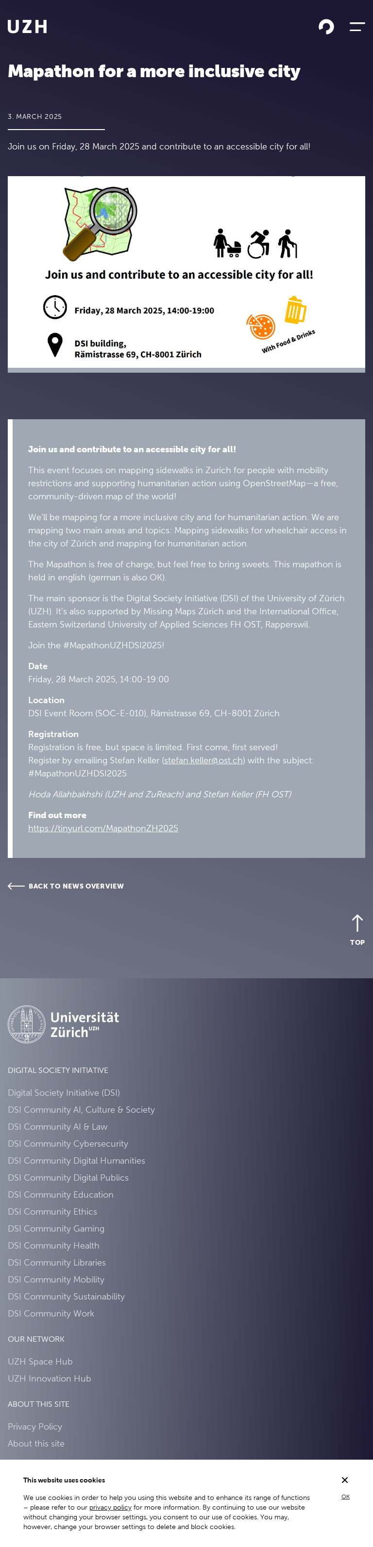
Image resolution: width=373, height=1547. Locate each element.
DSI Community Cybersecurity (68, 1143)
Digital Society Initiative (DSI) (64, 1092)
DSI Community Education (61, 1194)
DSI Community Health (54, 1245)
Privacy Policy (35, 1426)
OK (345, 1496)
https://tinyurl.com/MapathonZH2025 (103, 828)
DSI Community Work (51, 1313)
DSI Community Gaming (56, 1228)
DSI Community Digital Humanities (76, 1160)
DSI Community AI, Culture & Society (81, 1109)
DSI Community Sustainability (66, 1296)
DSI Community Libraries (57, 1262)
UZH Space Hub (40, 1361)
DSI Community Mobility (56, 1279)
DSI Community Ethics (52, 1211)
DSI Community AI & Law (57, 1126)
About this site (36, 1443)
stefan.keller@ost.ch (203, 760)
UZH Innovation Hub (49, 1378)
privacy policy (110, 1507)
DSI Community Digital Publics (68, 1177)
